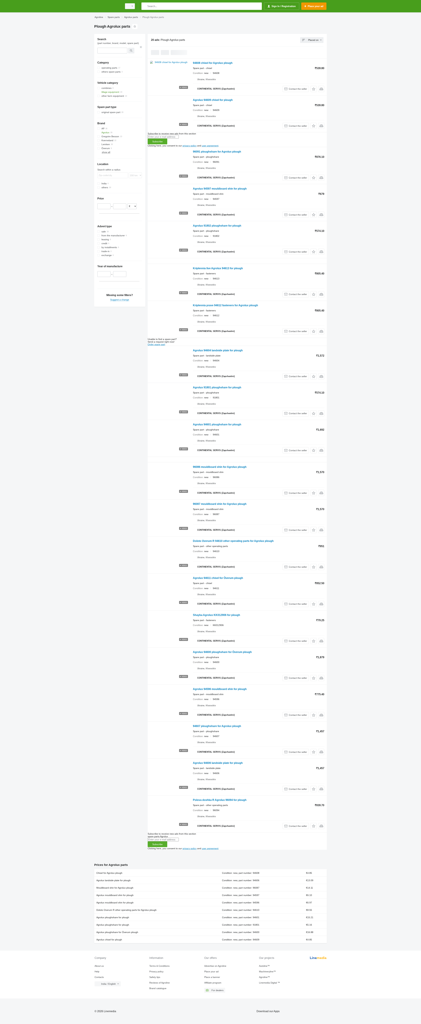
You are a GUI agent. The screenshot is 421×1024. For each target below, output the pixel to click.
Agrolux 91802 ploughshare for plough (217, 225)
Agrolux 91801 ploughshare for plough (217, 387)
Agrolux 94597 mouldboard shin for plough (220, 188)
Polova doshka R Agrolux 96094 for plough (220, 800)
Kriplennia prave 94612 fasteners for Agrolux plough (225, 305)
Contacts (99, 977)
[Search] (145, 6)
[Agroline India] (108, 6)
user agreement (210, 145)
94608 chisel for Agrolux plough (213, 63)
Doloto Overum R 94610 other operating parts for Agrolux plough (233, 541)
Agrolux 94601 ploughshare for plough (217, 424)
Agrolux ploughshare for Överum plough (117, 932)
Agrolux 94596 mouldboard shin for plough (220, 689)
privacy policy (190, 145)
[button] (313, 89)
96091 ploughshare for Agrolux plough (217, 151)
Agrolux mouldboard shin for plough (115, 895)
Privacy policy (156, 971)
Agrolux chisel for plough (109, 939)
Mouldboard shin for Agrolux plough (114, 887)
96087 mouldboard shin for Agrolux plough (220, 504)
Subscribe (157, 141)
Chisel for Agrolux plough (109, 873)
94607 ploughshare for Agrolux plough (217, 726)
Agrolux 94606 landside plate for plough (218, 763)
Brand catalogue (157, 988)
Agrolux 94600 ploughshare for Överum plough (222, 652)
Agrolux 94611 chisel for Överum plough (218, 578)
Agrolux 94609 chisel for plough (213, 100)
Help (97, 971)
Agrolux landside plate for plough (113, 880)
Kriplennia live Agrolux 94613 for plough (218, 268)
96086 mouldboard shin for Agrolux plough (220, 467)
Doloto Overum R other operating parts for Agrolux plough (126, 910)
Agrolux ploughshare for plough (112, 917)
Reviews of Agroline (159, 982)
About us (99, 966)
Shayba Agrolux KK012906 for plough (216, 615)
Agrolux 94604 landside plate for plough (218, 350)
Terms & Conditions (159, 966)
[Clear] (141, 47)
